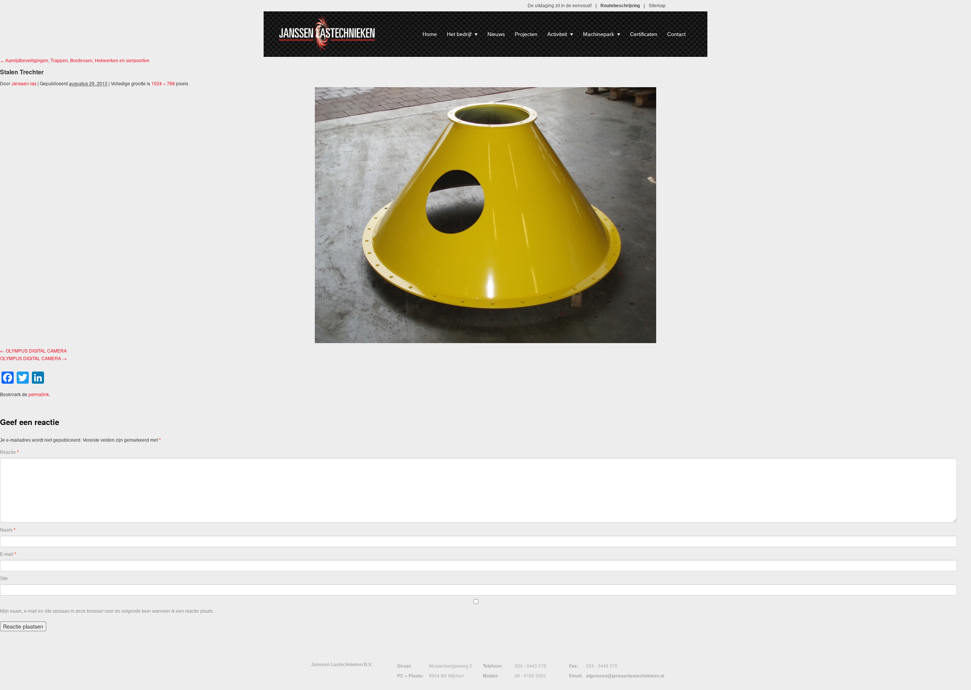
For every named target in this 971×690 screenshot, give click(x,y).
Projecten (526, 34)
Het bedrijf (459, 34)
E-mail (8, 554)
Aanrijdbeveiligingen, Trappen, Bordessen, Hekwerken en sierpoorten (74, 60)
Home (430, 34)
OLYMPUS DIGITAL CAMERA (36, 350)
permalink (38, 394)
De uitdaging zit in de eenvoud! (560, 5)
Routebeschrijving (620, 5)
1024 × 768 (163, 83)
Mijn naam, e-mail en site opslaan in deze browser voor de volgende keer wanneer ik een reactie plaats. (107, 611)
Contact (676, 34)
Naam (8, 530)
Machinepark (598, 34)
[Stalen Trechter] (485, 215)
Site (4, 578)
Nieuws (496, 34)
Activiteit (557, 34)
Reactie (9, 452)
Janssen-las (23, 83)
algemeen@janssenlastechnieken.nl (625, 675)
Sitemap (657, 5)
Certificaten (643, 34)
